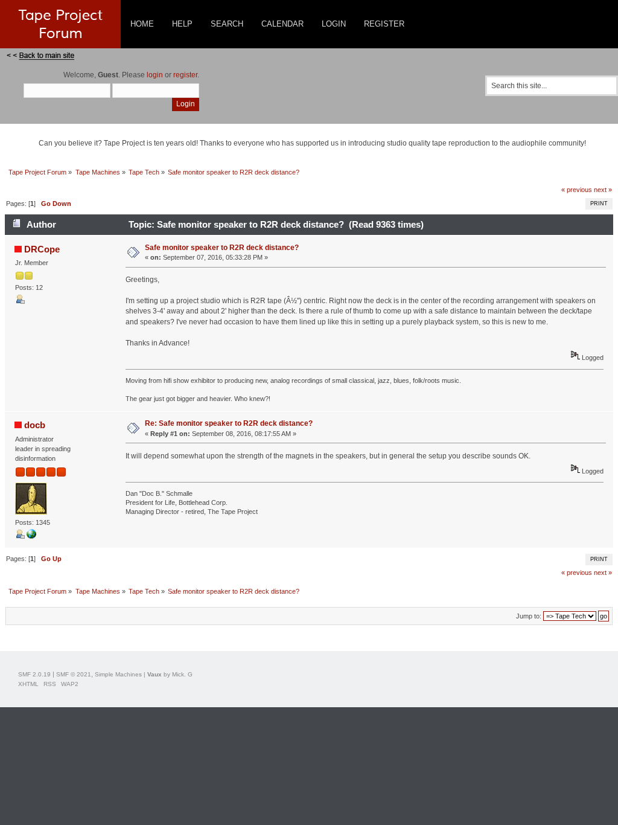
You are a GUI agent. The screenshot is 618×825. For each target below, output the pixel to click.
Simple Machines (118, 674)
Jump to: (528, 616)
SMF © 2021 (73, 674)
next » (603, 189)
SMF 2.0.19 (34, 674)
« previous (576, 189)
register (185, 75)
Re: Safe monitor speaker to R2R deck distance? (229, 423)
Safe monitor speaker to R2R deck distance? (222, 247)
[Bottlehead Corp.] (31, 536)
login (155, 75)
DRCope (42, 249)
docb (34, 425)
